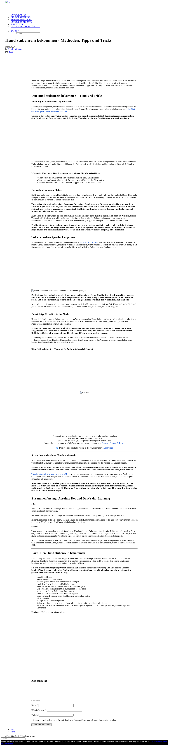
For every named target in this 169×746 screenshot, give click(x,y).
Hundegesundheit (21, 19)
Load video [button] (108, 448)
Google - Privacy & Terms (113, 443)
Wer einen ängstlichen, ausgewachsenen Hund (50, 474)
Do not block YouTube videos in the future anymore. (81, 448)
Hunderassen (19, 15)
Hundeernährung (21, 22)
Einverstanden (156, 741)
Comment (35, 701)
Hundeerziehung (21, 17)
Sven (11, 51)
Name (34, 705)
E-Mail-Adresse (38, 710)
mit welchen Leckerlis (89, 242)
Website (34, 715)
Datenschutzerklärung (25, 27)
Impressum (17, 24)
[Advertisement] (84, 140)
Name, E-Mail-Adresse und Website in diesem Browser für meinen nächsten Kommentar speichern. (76, 720)
